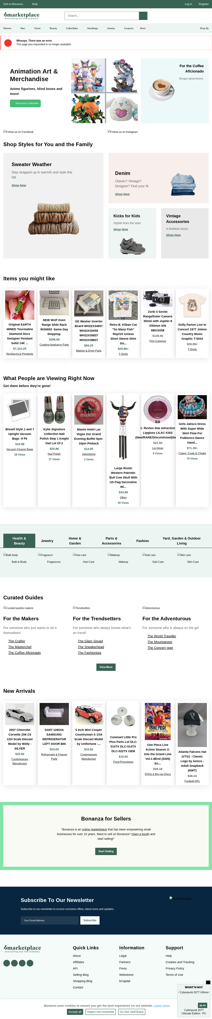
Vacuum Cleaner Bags (19, 449)
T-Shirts (123, 354)
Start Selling (106, 851)
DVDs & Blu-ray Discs (158, 774)
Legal (123, 955)
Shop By (204, 28)
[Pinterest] (22, 963)
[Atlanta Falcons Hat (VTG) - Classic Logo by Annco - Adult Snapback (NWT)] (192, 743)
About (77, 955)
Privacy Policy (175, 968)
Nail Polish (54, 454)
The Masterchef (19, 647)
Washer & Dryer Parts (88, 350)
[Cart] (205, 15)
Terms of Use (174, 974)
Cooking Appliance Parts (54, 344)
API (75, 968)
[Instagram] (30, 963)
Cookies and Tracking (180, 962)
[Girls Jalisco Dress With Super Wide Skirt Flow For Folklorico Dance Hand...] (192, 450)
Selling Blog (81, 974)
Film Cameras (157, 341)
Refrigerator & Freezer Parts (54, 756)
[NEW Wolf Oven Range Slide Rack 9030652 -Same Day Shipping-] (54, 323)
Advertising (88, 454)
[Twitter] (14, 963)
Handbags (92, 28)
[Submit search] (143, 16)
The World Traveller (161, 636)
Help (35, 4)
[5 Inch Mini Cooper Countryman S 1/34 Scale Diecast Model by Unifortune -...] (89, 743)
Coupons (128, 28)
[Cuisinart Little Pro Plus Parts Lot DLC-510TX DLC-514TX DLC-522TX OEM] (123, 743)
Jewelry (111, 28)
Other (123, 497)
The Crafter (16, 641)
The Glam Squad (90, 641)
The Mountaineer (159, 642)
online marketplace (94, 829)
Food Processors (123, 761)
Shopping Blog (82, 981)
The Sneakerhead (91, 647)
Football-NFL (192, 781)
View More (106, 667)
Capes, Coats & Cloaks (192, 453)
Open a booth (140, 834)
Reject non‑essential (100, 1012)
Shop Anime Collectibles (27, 103)
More (143, 28)
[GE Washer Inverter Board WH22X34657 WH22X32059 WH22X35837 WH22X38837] (89, 323)
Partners (125, 962)
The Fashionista (89, 653)
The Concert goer (160, 648)
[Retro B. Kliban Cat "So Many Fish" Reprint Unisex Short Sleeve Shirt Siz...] (123, 323)
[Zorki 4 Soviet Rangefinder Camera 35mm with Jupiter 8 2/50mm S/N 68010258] (157, 323)
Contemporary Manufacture (19, 761)
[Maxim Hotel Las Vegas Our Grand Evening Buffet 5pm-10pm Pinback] (89, 450)
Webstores (126, 974)
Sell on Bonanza (13, 4)
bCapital (124, 981)
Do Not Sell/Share (132, 1012)
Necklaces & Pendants (19, 353)
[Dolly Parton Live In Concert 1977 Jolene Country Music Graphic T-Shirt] (192, 323)
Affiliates (78, 962)
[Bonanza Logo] (21, 16)
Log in (188, 4)
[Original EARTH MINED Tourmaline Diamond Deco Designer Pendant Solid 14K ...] (19, 323)
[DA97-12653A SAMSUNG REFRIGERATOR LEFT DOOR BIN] (54, 743)
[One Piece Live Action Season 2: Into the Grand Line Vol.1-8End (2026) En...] (157, 743)
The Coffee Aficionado (24, 653)
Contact (78, 987)
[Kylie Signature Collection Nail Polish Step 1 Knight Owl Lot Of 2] (54, 450)
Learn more (162, 1005)
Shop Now (19, 185)
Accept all (75, 1012)
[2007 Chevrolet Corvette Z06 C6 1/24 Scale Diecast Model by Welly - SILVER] (19, 743)
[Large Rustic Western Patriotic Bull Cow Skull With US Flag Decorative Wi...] (123, 450)
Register (204, 4)
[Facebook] (6, 963)
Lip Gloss (157, 448)
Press (123, 968)
